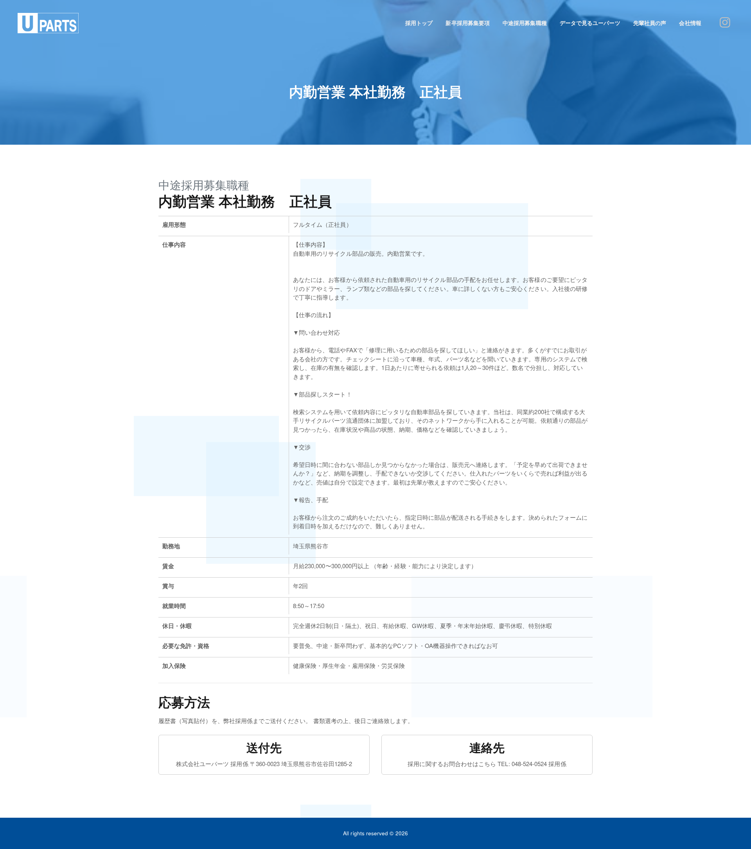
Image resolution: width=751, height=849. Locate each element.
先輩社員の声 (649, 23)
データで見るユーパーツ (590, 23)
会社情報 (690, 23)
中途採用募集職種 (524, 23)
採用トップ (419, 23)
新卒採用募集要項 (467, 23)
